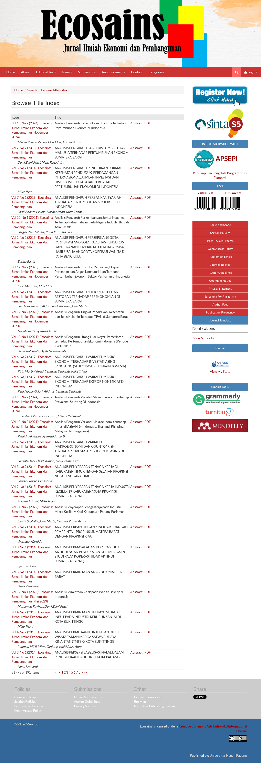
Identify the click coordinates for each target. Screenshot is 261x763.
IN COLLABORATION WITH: (220, 144)
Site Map (140, 701)
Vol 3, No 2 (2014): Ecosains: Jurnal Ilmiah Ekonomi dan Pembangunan (31, 172)
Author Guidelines (220, 272)
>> (85, 672)
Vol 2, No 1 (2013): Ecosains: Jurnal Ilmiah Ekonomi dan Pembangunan (31, 491)
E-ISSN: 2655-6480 (205, 193)
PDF (147, 123)
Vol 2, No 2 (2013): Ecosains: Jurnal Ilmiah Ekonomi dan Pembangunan (31, 152)
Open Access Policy (220, 248)
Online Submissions (88, 697)
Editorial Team (46, 72)
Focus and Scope (220, 224)
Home (10, 72)
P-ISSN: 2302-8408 (233, 193)
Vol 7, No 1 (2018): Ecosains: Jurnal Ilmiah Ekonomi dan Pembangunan (31, 202)
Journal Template (220, 320)
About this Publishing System (154, 706)
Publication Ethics (220, 256)
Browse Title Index (54, 90)
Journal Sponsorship (148, 697)
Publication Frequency (220, 312)
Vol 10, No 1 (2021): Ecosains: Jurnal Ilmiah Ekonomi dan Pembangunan (32, 222)
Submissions (87, 72)
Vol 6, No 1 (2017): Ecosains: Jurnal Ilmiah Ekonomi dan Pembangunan (31, 381)
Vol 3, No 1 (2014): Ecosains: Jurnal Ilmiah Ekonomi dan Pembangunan (31, 551)
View (196, 338)
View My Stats (220, 371)
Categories (156, 72)
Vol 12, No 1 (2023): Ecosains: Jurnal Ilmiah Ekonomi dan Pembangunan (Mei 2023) (32, 596)
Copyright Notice (220, 280)
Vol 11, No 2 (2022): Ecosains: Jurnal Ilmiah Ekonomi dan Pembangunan (32, 511)
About (25, 72)
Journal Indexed (220, 264)
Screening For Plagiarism (220, 296)
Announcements (113, 72)
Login (251, 72)
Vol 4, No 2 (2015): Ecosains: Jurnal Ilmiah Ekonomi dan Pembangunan (31, 296)
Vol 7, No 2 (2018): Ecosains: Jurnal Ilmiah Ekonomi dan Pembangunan (31, 446)
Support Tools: (220, 386)
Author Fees (220, 304)
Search (32, 90)
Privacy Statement (220, 288)
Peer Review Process (220, 240)
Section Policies (220, 232)
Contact (137, 72)
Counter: (220, 348)
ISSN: (220, 186)
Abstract (136, 123)
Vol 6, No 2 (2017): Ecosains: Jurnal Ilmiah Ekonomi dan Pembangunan (31, 361)
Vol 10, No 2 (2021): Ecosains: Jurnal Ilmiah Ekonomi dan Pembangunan (32, 426)
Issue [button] (66, 72)
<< (56, 672)
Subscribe (208, 338)
